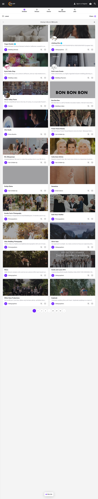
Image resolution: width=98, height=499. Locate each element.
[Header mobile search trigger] (95, 3)
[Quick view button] (41, 49)
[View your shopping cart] (90, 3)
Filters (91, 16)
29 (56, 311)
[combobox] (21, 16)
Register (84, 3)
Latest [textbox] (7, 16)
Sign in (78, 3)
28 (53, 311)
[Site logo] (11, 3)
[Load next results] (94, 22)
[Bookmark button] (45, 49)
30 (60, 311)
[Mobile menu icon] (3, 4)
